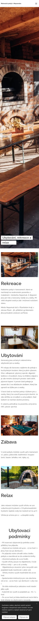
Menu (36, 3)
